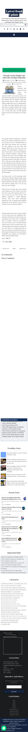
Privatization (4, 608)
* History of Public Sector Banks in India (12, 557)
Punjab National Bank (15, 610)
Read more (9, 504)
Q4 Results (14, 612)
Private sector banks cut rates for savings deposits (14, 76)
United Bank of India (6, 622)
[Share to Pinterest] (11, 241)
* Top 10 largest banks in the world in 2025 (12, 563)
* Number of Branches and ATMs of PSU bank (13, 572)
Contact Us (21, 721)
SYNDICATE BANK (19, 614)
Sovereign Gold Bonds (6, 618)
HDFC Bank (16, 593)
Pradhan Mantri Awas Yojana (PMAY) (13, 433)
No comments (17, 84)
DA (12, 593)
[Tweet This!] (8, 238)
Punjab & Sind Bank (5, 610)
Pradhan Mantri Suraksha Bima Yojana (10, 606)
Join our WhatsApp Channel (14, 70)
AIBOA (25, 583)
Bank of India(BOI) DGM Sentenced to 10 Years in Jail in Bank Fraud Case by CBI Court (17, 461)
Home (14, 248)
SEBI (14, 702)
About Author (13, 721)
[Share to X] (8, 241)
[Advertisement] (14, 3)
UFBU (7, 620)
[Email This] (5, 241)
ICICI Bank (3, 595)
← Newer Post (5, 248)
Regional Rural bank (6, 614)
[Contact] (20, 29)
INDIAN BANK (9, 595)
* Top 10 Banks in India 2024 (9, 561)
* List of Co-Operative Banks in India (11, 565)
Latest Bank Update (14, 12)
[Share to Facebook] (10, 241)
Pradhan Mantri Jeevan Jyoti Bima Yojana (10, 604)
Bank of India (12, 589)
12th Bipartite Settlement (7, 583)
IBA (20, 593)
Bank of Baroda (4, 589)
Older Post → (23, 248)
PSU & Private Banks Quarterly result (13, 431)
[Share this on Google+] (10, 238)
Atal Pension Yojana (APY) (10, 421)
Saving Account (5, 616)
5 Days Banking (16, 583)
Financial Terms (14, 711)
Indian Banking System (18, 595)
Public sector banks (13, 608)
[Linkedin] (17, 29)
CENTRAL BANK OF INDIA (6, 593)
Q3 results (9, 612)
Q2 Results (3, 612)
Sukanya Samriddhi (16, 618)
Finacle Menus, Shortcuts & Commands (13, 427)
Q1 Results (23, 610)
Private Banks (14, 82)
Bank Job (15, 587)
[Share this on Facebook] (6, 238)
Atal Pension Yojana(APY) (10, 585)
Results (13, 614)
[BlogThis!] (7, 241)
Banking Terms (14, 709)
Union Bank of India (13, 620)
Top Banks (24, 618)
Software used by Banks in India (11, 425)
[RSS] (23, 29)
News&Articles (6, 82)
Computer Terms (14, 715)
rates (20, 82)
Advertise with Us (13, 723)
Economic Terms (14, 713)
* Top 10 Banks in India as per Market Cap (12, 559)
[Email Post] (3, 241)
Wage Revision (14, 622)
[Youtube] (14, 29)
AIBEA (22, 583)
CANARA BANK (17, 591)
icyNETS (8, 728)
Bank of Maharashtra (21, 589)
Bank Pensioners (21, 587)
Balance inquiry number (6, 587)
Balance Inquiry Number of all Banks (13, 429)
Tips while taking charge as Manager (13, 423)
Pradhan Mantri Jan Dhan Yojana (8, 602)
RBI (18, 612)
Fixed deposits (21, 80)
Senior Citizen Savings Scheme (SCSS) (17, 616)
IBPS (22, 593)
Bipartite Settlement (5, 591)
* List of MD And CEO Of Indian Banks (11, 570)
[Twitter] (7, 29)
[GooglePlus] (10, 29)
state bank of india (5, 624)
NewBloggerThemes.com (7, 730)
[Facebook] (4, 29)
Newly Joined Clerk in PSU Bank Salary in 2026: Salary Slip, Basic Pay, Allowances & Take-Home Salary (17, 483)
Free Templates (11, 727)
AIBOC (2, 585)
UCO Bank (3, 620)
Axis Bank (19, 585)
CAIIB (12, 591)
